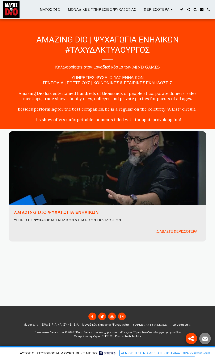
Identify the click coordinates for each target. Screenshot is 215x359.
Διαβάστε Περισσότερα (176, 231)
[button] (181, 9)
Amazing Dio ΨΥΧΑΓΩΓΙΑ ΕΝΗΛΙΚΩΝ (56, 212)
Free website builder (128, 336)
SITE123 (107, 336)
